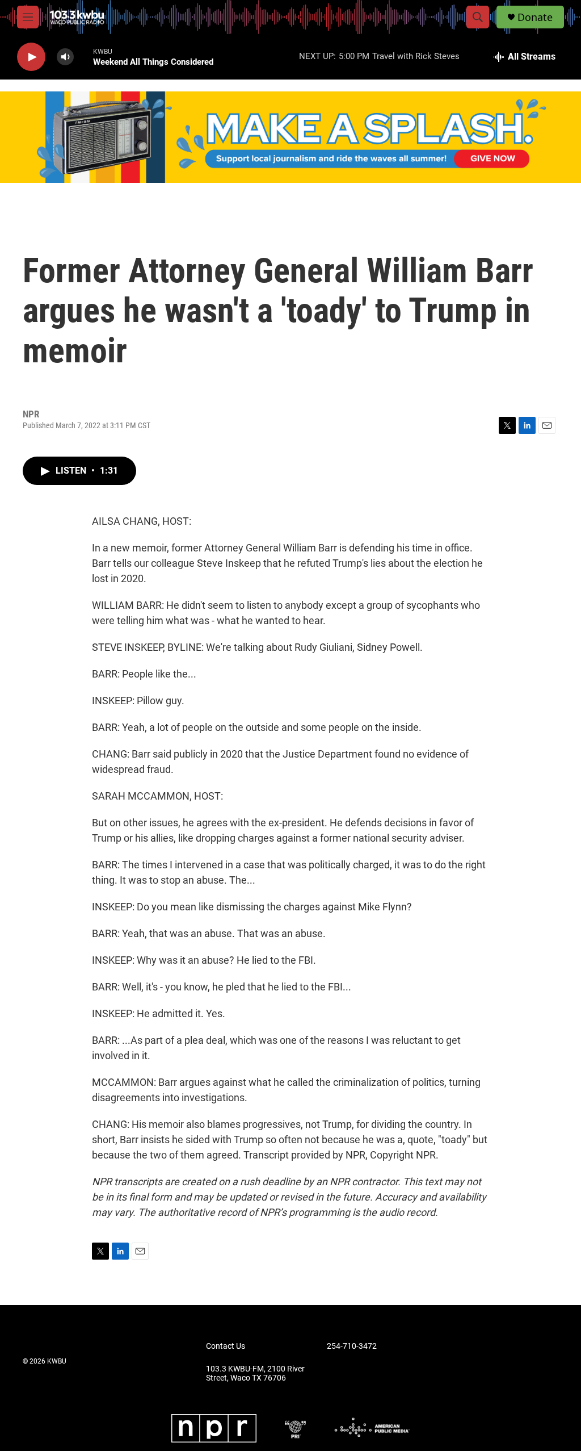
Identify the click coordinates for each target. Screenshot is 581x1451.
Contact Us (225, 1346)
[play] (31, 57)
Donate (535, 17)
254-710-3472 (352, 1346)
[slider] (83, 56)
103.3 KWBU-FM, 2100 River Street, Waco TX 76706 (255, 1373)
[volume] (65, 57)
